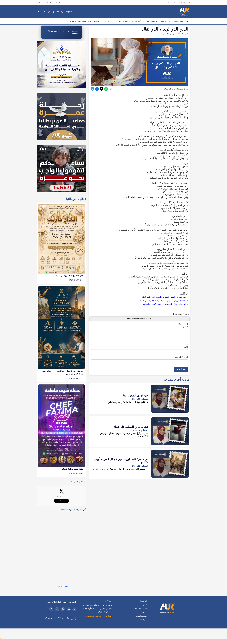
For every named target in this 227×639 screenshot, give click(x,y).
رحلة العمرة (109, 21)
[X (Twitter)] (62, 12)
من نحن (40, 2)
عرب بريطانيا (165, 21)
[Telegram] (92, 89)
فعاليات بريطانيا (76, 199)
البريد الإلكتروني (181, 357)
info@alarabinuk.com (93, 616)
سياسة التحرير (141, 616)
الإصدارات (72, 21)
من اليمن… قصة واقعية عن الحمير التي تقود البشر (163, 297)
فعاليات (118, 21)
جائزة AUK (82, 21)
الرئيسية (187, 21)
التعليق (185, 327)
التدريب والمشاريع (96, 21)
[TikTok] (49, 12)
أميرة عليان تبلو (182, 89)
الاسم (185, 347)
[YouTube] (58, 12)
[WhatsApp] (106, 89)
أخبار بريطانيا (178, 21)
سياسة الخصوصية (51, 2)
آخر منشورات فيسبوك (73, 509)
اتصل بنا (62, 2)
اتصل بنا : (107, 616)
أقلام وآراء (137, 21)
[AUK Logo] (167, 615)
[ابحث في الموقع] (39, 11)
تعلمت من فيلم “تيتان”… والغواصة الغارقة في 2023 (162, 300)
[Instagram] (53, 12)
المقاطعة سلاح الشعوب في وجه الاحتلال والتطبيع (164, 304)
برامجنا (127, 21)
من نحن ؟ (107, 600)
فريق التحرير (142, 620)
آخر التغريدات (77, 482)
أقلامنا (166, 34)
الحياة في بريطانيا (151, 21)
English (69, 12)
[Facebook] (45, 12)
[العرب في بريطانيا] (184, 11)
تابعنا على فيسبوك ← (61, 586)
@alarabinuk (61, 501)
